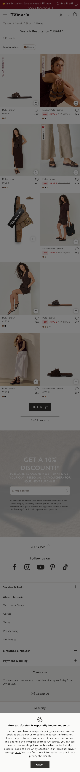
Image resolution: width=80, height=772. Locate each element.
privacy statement (39, 756)
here (28, 748)
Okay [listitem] (40, 764)
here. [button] (18, 752)
